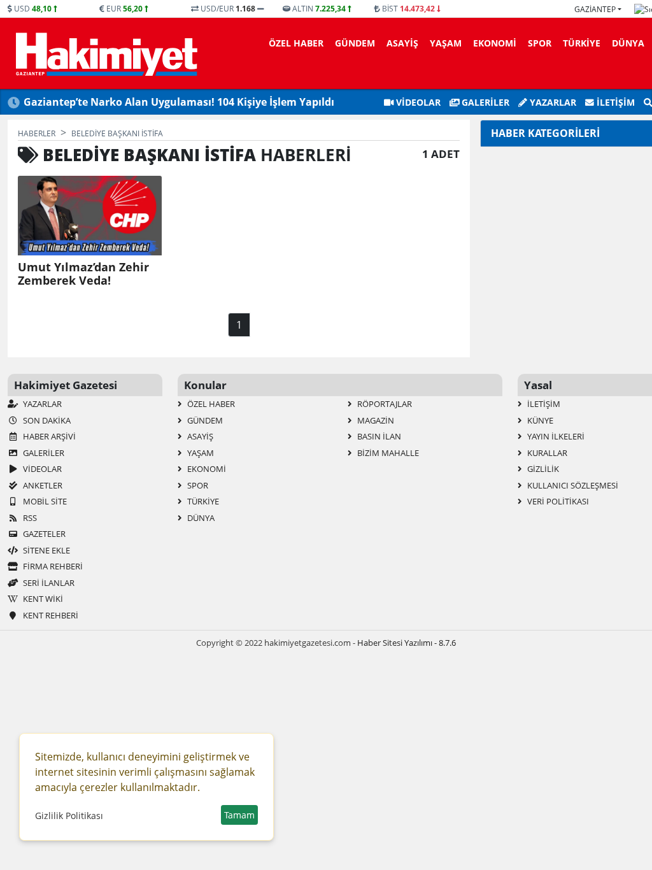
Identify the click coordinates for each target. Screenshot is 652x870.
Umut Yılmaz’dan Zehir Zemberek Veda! (83, 273)
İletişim (614, 102)
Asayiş (402, 43)
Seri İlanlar (47, 582)
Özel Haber (296, 43)
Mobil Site (44, 501)
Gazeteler (43, 533)
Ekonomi (494, 43)
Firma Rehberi (52, 566)
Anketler (41, 485)
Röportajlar (383, 404)
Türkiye (581, 43)
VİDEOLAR (417, 102)
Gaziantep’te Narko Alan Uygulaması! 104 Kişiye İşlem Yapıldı (179, 102)
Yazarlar (551, 102)
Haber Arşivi (48, 436)
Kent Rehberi (49, 615)
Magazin (374, 420)
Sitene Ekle (45, 550)
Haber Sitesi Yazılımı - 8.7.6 (406, 642)
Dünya (628, 43)
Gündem (355, 43)
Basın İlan (378, 436)
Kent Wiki (42, 598)
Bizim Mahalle (387, 453)
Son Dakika (46, 420)
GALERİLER (484, 102)
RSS (29, 518)
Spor (539, 43)
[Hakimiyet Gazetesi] (105, 53)
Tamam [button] (239, 815)
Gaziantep (595, 9)
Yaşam (446, 43)
